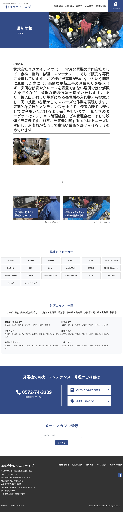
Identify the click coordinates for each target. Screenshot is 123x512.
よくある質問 (88, 6)
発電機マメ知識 (100, 6)
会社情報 (4, 505)
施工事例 (79, 6)
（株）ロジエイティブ (17, 7)
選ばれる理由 (58, 6)
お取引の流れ (69, 6)
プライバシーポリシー (17, 505)
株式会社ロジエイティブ (17, 465)
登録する (61, 443)
